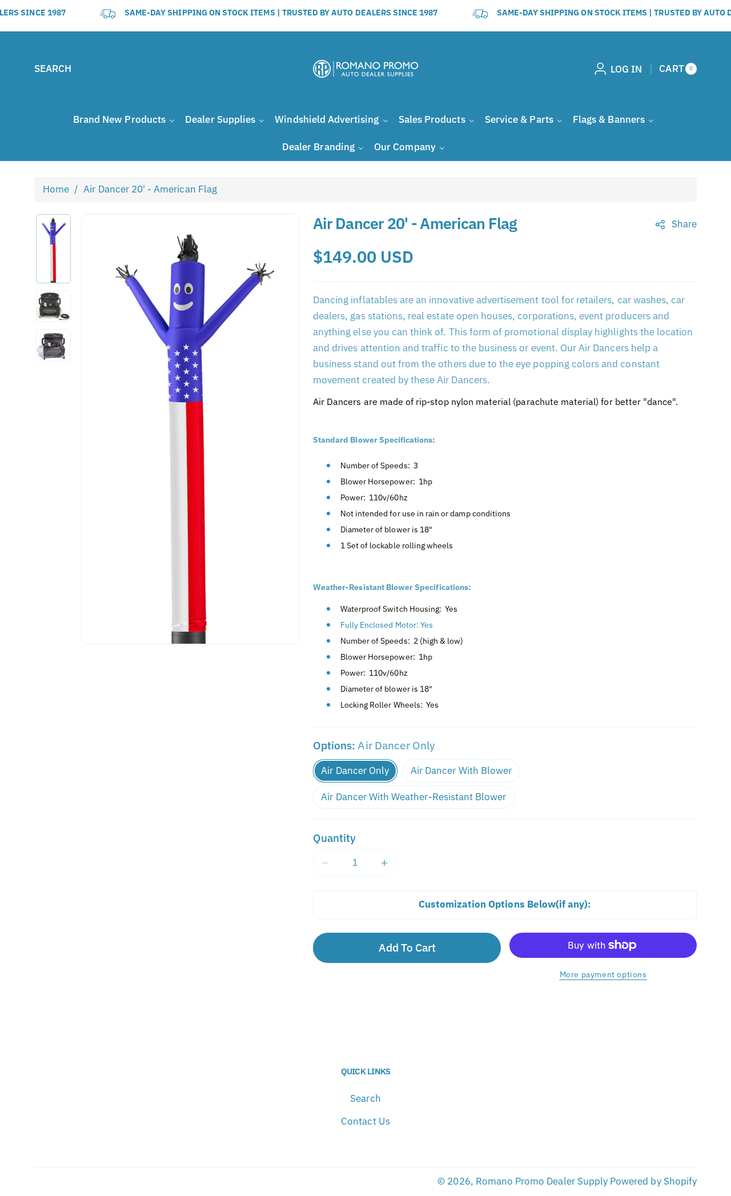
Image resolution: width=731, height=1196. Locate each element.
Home (56, 189)
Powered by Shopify (653, 1181)
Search (365, 1098)
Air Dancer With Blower (461, 770)
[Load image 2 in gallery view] (53, 306)
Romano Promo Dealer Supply (542, 1181)
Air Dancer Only (355, 770)
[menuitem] (124, 119)
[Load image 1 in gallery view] (53, 248)
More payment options (603, 974)
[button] (52, 69)
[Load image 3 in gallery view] (53, 345)
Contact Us (365, 1121)
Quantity (334, 837)
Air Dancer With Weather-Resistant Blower (413, 796)
